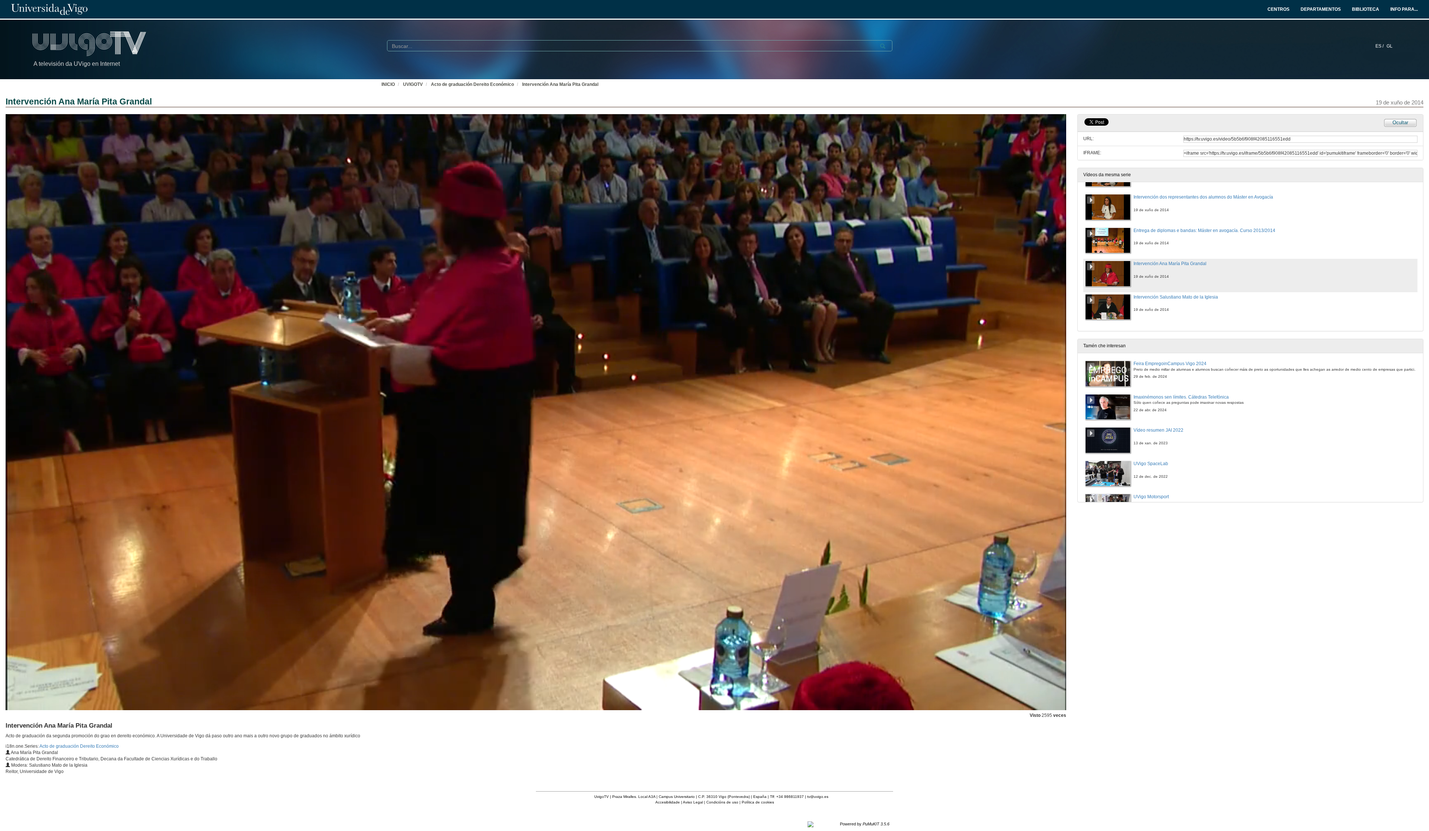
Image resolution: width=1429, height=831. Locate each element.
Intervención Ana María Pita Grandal (560, 84)
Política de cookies (758, 802)
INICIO (388, 84)
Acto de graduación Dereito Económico (472, 84)
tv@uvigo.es (817, 797)
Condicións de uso (722, 802)
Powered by (864, 824)
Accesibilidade (667, 802)
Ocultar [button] (1400, 122)
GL (1390, 46)
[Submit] (883, 46)
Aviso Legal (693, 802)
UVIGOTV (413, 84)
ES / (1380, 46)
